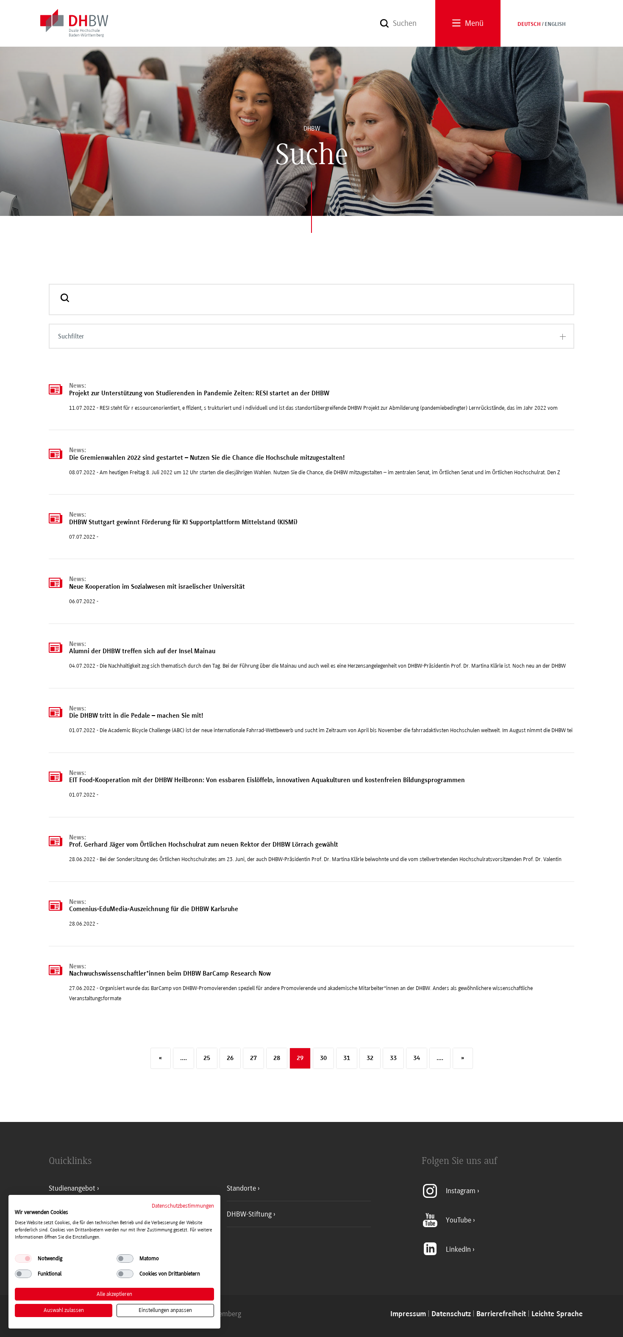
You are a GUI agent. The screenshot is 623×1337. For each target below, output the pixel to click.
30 (323, 1058)
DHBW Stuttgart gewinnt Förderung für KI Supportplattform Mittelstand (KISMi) (183, 522)
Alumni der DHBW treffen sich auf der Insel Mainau (142, 651)
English (555, 25)
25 (206, 1058)
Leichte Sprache (557, 1314)
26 (230, 1058)
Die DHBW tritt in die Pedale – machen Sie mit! (136, 716)
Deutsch (529, 25)
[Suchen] (65, 299)
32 (370, 1058)
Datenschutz (451, 1314)
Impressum (408, 1314)
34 (416, 1058)
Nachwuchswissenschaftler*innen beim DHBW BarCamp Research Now (170, 974)
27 (253, 1058)
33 (393, 1058)
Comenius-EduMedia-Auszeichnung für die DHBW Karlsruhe (153, 909)
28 (276, 1058)
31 (346, 1058)
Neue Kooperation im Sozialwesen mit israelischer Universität (157, 587)
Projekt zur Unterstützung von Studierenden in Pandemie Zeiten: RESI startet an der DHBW (199, 393)
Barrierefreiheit (501, 1314)
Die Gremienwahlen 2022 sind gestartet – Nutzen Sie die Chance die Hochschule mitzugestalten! (207, 458)
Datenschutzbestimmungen (183, 1206)
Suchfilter (71, 336)
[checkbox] (23, 1258)
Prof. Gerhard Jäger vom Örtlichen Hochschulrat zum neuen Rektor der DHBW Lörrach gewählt (203, 845)
